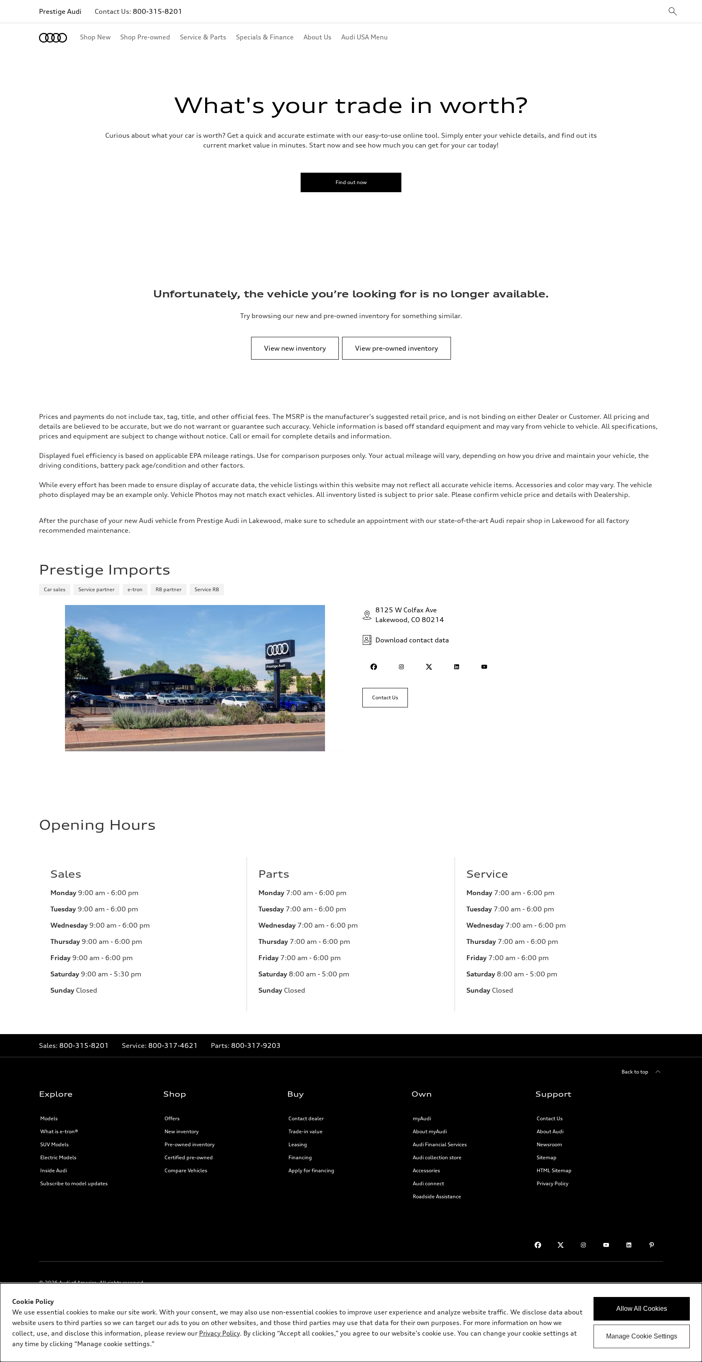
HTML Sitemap (554, 1170)
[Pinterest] (651, 1245)
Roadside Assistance (437, 1196)
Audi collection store (437, 1157)
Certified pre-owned (189, 1157)
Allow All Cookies (641, 1308)
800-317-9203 (256, 1045)
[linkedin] (456, 666)
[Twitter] (560, 1245)
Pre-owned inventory (189, 1144)
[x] (429, 666)
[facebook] (373, 666)
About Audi (550, 1131)
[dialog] (351, 1322)
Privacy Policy (552, 1183)
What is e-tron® (59, 1131)
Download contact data (412, 640)
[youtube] (484, 666)
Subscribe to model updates (74, 1183)
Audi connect (428, 1183)
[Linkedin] (629, 1245)
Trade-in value (305, 1131)
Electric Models (58, 1157)
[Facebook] (537, 1245)
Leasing (297, 1144)
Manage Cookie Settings (641, 1336)
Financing (300, 1157)
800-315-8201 (157, 11)
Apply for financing (311, 1170)
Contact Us (550, 1118)
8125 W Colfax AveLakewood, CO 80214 (409, 615)
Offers (172, 1118)
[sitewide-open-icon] (673, 12)
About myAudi (430, 1131)
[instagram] (401, 666)
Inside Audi (53, 1170)
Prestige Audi (60, 11)
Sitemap (547, 1157)
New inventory (182, 1131)
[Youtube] (606, 1245)
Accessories (426, 1170)
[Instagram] (583, 1245)
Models (49, 1118)
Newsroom (549, 1144)
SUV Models (54, 1144)
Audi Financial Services (440, 1144)
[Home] (53, 38)
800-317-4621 (173, 1045)
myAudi (422, 1118)
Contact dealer (306, 1118)
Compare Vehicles (186, 1170)
